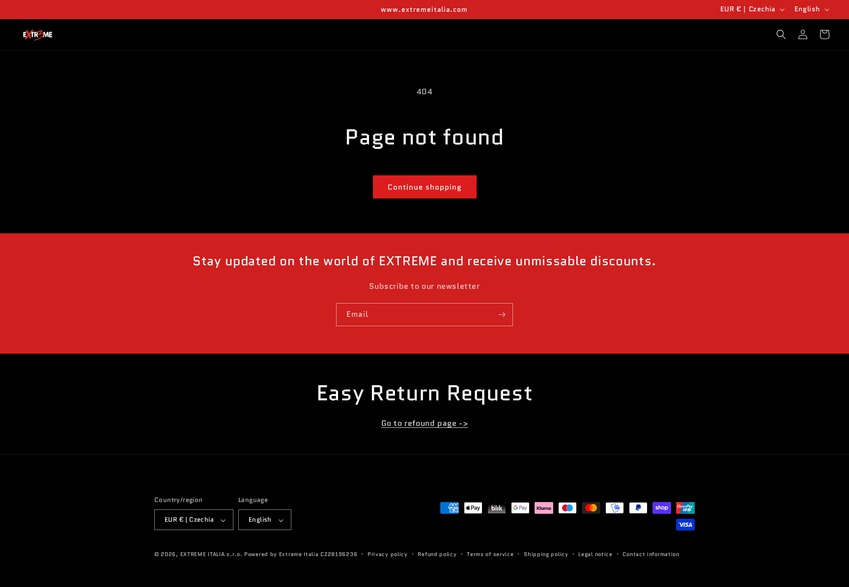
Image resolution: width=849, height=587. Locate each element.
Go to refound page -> (424, 423)
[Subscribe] (501, 314)
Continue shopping (425, 187)
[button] (781, 34)
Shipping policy (546, 554)
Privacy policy (388, 554)
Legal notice (595, 554)
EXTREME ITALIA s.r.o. (211, 555)
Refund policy (437, 554)
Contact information (651, 554)
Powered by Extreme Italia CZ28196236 (300, 555)
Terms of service (490, 554)
